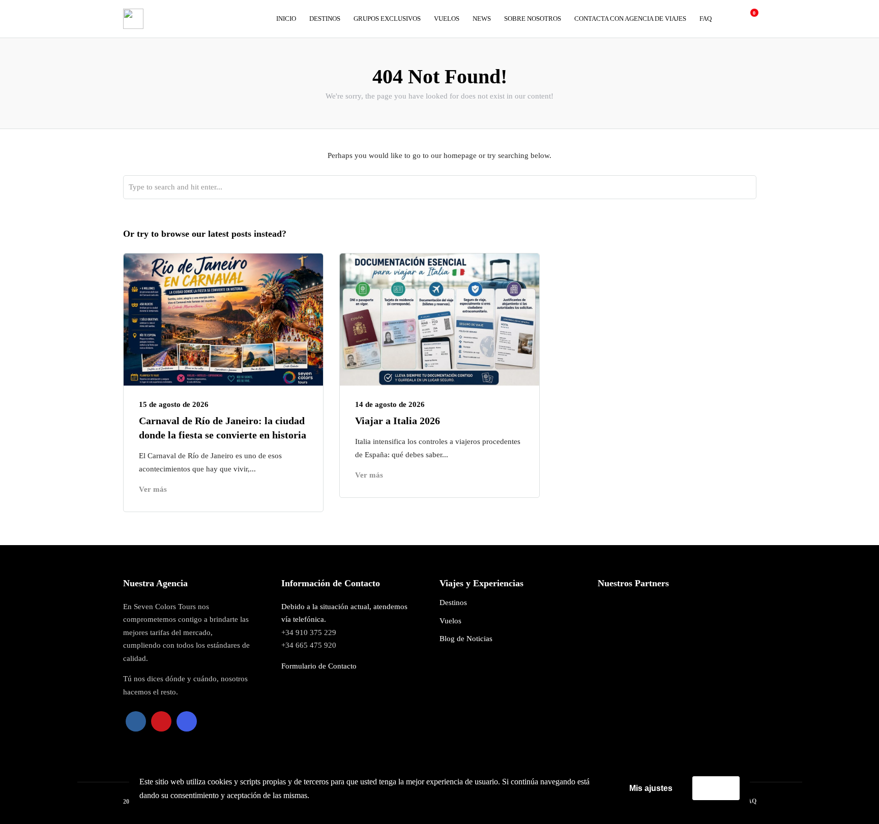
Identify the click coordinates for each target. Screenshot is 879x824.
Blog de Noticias (466, 639)
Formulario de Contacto (319, 666)
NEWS (482, 18)
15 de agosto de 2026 (174, 404)
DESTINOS (324, 18)
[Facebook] (136, 721)
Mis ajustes (650, 788)
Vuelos (450, 621)
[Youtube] (161, 721)
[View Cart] (748, 18)
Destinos (453, 602)
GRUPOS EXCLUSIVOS (387, 18)
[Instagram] (187, 721)
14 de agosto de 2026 (390, 404)
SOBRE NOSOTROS (532, 18)
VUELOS (446, 18)
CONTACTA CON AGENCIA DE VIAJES (630, 18)
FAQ (705, 18)
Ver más (153, 489)
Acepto (716, 787)
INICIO (286, 18)
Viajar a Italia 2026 (399, 420)
